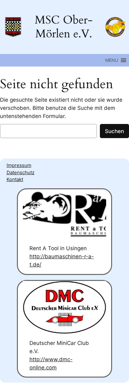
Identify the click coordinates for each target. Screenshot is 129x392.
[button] (111, 60)
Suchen (114, 131)
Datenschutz (20, 172)
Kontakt (15, 179)
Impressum (19, 165)
